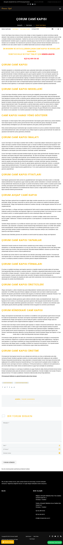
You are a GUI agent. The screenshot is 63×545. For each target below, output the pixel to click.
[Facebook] (28, 4)
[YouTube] (33, 4)
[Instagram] (30, 4)
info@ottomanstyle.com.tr (54, 2)
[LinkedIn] (11, 387)
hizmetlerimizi (9, 334)
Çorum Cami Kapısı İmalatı (21, 382)
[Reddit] (14, 387)
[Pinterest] (7, 387)
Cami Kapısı (32, 538)
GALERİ (56, 10)
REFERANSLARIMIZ (47, 10)
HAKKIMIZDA (25, 10)
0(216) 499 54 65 (31, 59)
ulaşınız (39, 376)
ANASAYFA (16, 10)
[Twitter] (5, 387)
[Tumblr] (9, 387)
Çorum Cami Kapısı (8, 382)
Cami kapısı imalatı (25, 29)
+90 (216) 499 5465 (38, 2)
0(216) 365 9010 (40, 514)
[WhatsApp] (35, 4)
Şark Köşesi (28, 536)
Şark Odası (35, 536)
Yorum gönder (9, 462)
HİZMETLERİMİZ (35, 10)
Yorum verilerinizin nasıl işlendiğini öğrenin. (41, 469)
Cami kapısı (15, 29)
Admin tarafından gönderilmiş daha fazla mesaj (29, 403)
